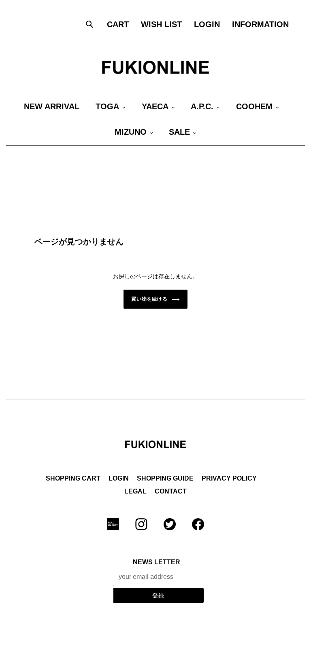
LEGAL (135, 491)
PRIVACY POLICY (229, 478)
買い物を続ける (149, 299)
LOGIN (119, 478)
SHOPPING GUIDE (165, 478)
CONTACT (171, 491)
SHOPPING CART (73, 478)
